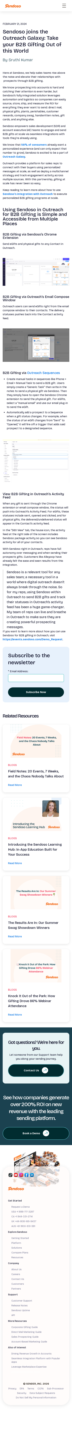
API (13, 1315)
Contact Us (17, 1279)
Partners (16, 1288)
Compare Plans (19, 1252)
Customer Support (21, 1300)
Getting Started (20, 1238)
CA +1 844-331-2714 (22, 1216)
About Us (16, 1269)
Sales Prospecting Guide (25, 1336)
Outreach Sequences (43, 373)
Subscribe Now (36, 692)
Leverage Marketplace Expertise (29, 1366)
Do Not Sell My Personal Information (36, 1397)
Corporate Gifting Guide (24, 1327)
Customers (17, 1284)
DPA (22, 1388)
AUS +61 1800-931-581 (23, 1226)
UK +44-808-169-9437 (23, 1221)
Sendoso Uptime (20, 1310)
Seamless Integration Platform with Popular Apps (35, 1360)
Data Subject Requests (42, 1393)
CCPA (41, 1388)
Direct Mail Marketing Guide (26, 1332)
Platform (16, 1243)
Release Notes (19, 1305)
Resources (17, 1257)
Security (21, 1393)
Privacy (12, 1388)
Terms (30, 1388)
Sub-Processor (55, 1388)
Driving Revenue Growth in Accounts (31, 1353)
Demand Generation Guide (25, 1372)
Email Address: (18, 671)
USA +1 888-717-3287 (22, 1211)
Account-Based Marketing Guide (29, 1341)
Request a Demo (20, 1206)
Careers (15, 1274)
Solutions (16, 1247)
